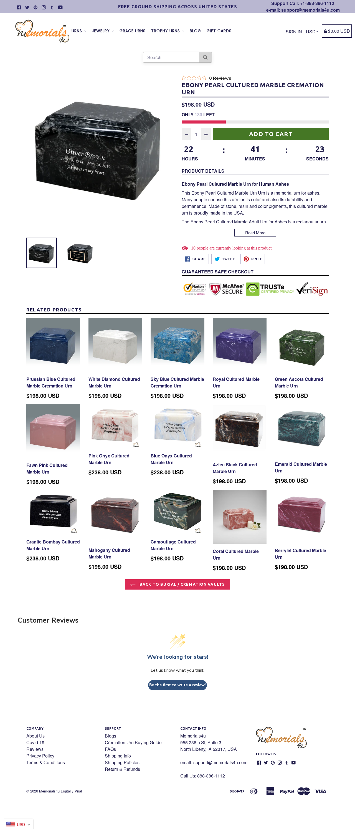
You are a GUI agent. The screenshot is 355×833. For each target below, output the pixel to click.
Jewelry (101, 31)
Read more (255, 232)
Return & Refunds (122, 769)
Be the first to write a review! (177, 685)
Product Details (203, 171)
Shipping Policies (122, 762)
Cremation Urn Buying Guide (133, 742)
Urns (77, 31)
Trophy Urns (166, 31)
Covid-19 (35, 742)
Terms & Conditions (45, 762)
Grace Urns (133, 31)
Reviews (35, 749)
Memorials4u (49, 791)
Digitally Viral (71, 791)
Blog (195, 31)
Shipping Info (118, 756)
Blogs (110, 736)
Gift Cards (219, 31)
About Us (35, 736)
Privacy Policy (40, 756)
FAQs (110, 749)
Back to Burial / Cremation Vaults (181, 584)
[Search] (205, 57)
